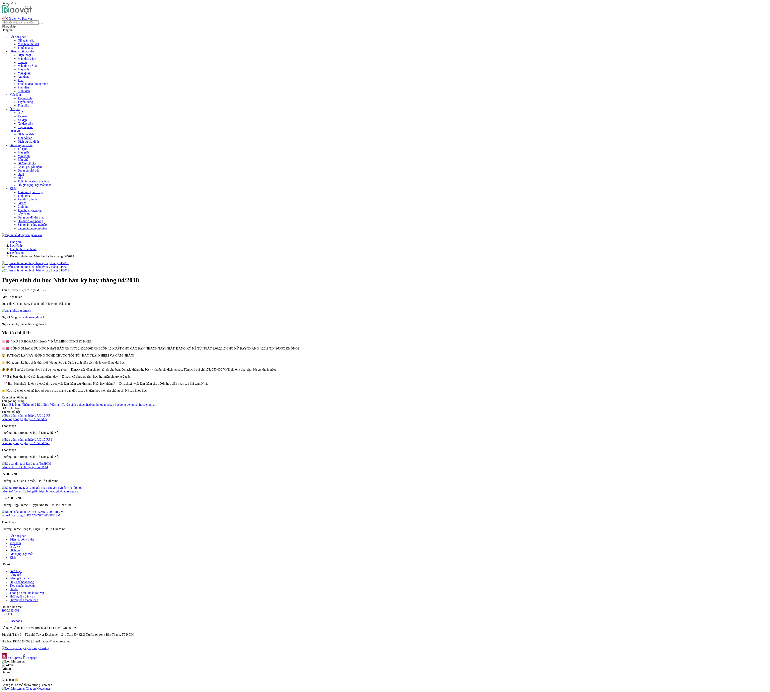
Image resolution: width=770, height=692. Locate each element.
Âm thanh (24, 76)
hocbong (120, 404)
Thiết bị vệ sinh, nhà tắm (33, 181)
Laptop (22, 62)
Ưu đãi (14, 589)
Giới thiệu (16, 571)
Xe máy (23, 116)
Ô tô (20, 112)
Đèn (20, 177)
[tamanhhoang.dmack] (16, 310)
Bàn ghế (23, 159)
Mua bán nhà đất (28, 44)
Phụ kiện (23, 87)
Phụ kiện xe (25, 127)
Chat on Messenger (37, 688)
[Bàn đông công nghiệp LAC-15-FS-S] (27, 439)
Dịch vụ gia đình (28, 141)
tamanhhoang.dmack (31, 317)
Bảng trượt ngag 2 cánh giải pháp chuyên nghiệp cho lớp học (40, 491)
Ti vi (20, 80)
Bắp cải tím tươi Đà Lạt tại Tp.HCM (25, 467)
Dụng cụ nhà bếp (29, 170)
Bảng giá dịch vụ (20, 578)
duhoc (99, 404)
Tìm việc (23, 105)
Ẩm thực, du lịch (28, 199)
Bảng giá (15, 574)
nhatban (109, 404)
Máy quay (24, 73)
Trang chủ (16, 242)
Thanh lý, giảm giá (30, 210)
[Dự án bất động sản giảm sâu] (22, 235)
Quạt (21, 174)
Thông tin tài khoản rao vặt (27, 592)
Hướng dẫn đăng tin (22, 596)
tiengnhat (133, 404)
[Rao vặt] (17, 13)
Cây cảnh (24, 213)
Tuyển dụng (25, 102)
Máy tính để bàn (28, 65)
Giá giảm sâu (26, 40)
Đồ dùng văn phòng (30, 221)
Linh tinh (23, 206)
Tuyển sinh (25, 98)
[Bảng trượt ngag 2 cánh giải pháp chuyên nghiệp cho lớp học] (42, 487)
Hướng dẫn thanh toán (24, 600)
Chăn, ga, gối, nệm (30, 167)
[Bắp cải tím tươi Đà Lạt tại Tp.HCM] (26, 463)
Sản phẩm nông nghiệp (32, 228)
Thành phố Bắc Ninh (23, 249)
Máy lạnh (24, 156)
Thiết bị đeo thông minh (33, 83)
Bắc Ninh (16, 245)
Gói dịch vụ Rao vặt (19, 18)
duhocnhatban (86, 404)
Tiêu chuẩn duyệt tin (22, 585)
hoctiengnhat (147, 404)
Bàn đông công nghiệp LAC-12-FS (24, 419)
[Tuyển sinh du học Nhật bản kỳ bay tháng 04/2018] (35, 263)
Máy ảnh (23, 69)
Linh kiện (24, 91)
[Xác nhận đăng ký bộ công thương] (25, 648)
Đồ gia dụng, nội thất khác (34, 185)
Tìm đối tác (25, 138)
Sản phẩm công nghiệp (32, 224)
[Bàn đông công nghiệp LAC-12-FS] (26, 415)
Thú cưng (24, 195)
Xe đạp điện (25, 123)
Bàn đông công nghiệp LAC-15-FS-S (26, 443)
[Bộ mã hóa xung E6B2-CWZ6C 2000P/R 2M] (32, 511)
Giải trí (22, 203)
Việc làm (55, 404)
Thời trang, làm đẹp (30, 192)
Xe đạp (22, 120)
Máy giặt (23, 152)
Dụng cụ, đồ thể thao (31, 217)
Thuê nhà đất (26, 47)
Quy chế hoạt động (22, 582)
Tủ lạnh (22, 148)
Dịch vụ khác (26, 134)
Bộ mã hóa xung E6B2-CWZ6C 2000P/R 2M (31, 515)
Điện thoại (24, 55)
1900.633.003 (10, 610)
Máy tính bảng (27, 58)
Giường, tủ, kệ (27, 163)
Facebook (16, 621)
